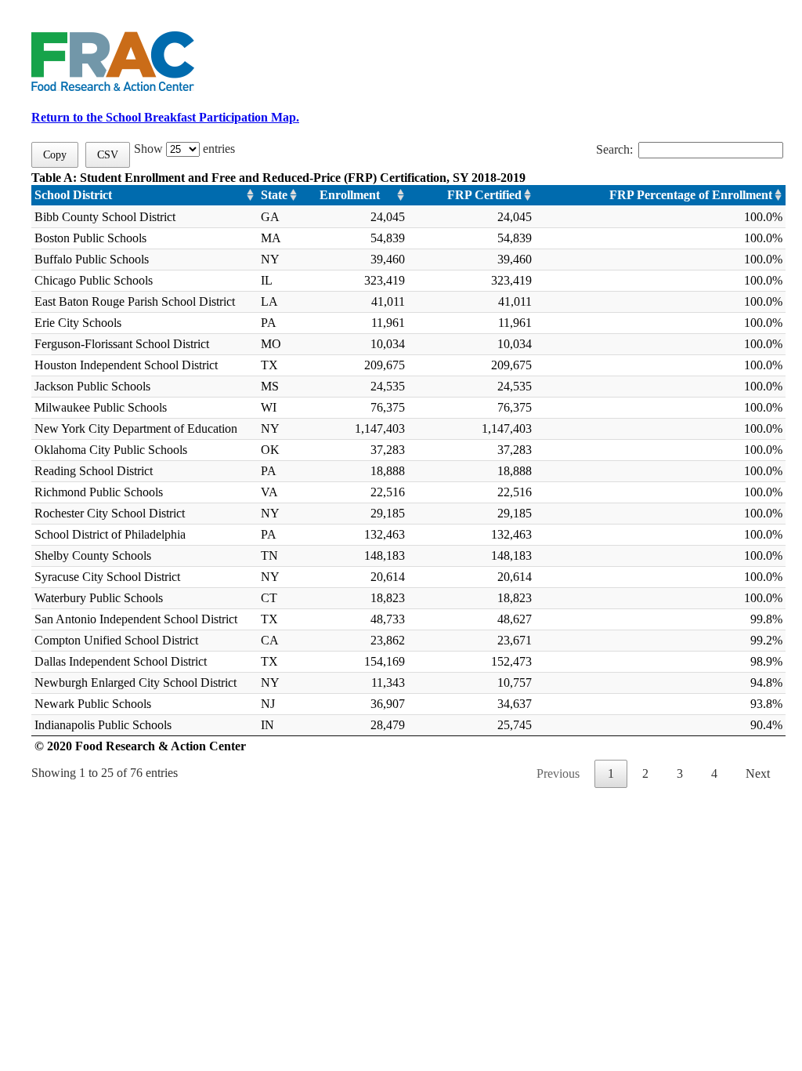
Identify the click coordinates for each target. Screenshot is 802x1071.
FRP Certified (484, 194)
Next (758, 773)
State (274, 194)
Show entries (184, 148)
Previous (558, 773)
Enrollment (350, 194)
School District (73, 194)
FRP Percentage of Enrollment (690, 194)
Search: (614, 149)
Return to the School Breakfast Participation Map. (165, 117)
